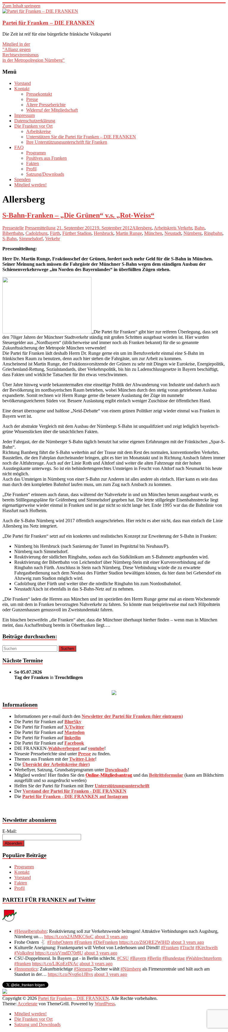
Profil (31, 168)
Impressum (24, 115)
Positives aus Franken (46, 158)
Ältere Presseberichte (46, 104)
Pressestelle (13, 227)
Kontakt (21, 88)
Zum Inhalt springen (21, 5)
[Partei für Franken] (9, 921)
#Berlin (154, 958)
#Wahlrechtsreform (203, 958)
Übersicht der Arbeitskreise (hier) (56, 764)
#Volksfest (24, 952)
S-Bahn (9, 238)
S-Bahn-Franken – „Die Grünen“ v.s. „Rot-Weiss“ (78, 215)
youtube (96, 748)
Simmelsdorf (31, 238)
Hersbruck (103, 233)
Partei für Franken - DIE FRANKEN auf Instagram (75, 796)
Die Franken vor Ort (33, 126)
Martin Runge (129, 233)
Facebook (74, 742)
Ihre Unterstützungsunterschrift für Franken (66, 142)
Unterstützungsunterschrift (122, 785)
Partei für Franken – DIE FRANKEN (48, 23)
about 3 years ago (111, 936)
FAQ (19, 147)
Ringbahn (213, 233)
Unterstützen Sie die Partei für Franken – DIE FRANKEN (81, 136)
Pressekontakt (39, 93)
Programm (36, 152)
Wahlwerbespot (64, 748)
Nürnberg (192, 233)
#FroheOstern (60, 942)
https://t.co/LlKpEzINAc (55, 963)
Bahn (199, 227)
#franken (22, 963)
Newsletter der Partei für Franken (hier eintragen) (132, 716)
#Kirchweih (206, 947)
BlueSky (72, 721)
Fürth (55, 233)
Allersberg (142, 227)
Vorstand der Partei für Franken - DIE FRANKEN (74, 791)
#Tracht (187, 947)
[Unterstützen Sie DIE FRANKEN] (114, 693)
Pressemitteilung (40, 227)
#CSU (123, 958)
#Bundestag (173, 958)
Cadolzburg (37, 233)
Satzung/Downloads (45, 174)
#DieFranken (105, 942)
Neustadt (172, 233)
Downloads (116, 769)
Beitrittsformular (166, 775)
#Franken (83, 942)
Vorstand (22, 83)
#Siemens (83, 968)
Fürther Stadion (76, 233)
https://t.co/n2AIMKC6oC (69, 936)
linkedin (72, 737)
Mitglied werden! (30, 184)
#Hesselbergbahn (30, 931)
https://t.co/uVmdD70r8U (59, 952)
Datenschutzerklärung (34, 120)
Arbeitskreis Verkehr (173, 227)
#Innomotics (25, 968)
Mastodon (74, 732)
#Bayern (138, 958)
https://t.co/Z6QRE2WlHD (144, 942)
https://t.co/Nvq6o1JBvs (70, 974)
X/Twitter (74, 726)
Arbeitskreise (38, 131)
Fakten (32, 163)
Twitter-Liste (82, 759)
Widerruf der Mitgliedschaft (52, 110)
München (153, 233)
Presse (32, 99)
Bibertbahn (12, 233)
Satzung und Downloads (37, 1024)
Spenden (22, 179)
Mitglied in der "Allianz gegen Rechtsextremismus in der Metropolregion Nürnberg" (33, 52)
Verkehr (52, 238)
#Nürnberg (131, 968)
